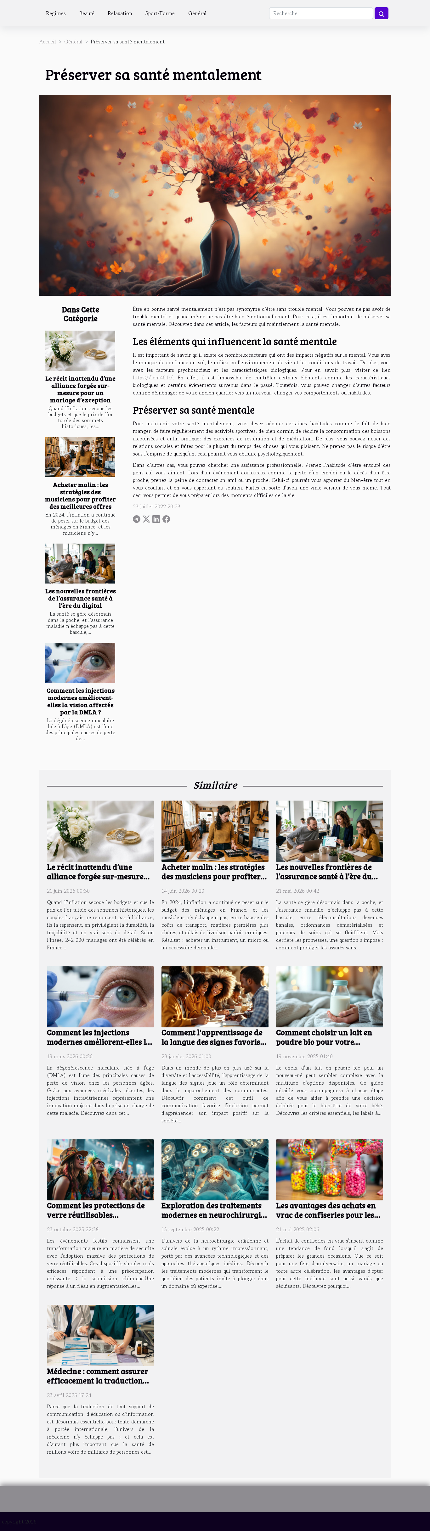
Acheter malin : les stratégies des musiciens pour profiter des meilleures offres (80, 495)
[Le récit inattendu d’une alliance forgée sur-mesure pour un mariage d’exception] (80, 351)
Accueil (47, 41)
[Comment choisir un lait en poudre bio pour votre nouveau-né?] (329, 996)
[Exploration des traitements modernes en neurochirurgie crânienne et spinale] (215, 1169)
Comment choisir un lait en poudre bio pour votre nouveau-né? (324, 1041)
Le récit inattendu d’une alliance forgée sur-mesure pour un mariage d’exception (80, 389)
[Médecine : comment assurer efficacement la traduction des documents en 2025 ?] (100, 1334)
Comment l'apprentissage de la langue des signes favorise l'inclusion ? (212, 1041)
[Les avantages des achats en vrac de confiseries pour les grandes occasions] (329, 1169)
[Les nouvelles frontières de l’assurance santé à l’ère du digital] (80, 564)
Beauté (86, 13)
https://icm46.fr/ (153, 377)
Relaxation (120, 13)
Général (197, 13)
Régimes (56, 13)
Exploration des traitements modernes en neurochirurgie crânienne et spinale (213, 1214)
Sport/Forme (160, 13)
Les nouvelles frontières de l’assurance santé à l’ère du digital (80, 598)
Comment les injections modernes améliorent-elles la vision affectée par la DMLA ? (81, 701)
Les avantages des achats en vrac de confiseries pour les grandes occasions (326, 1214)
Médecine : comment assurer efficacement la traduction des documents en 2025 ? (97, 1380)
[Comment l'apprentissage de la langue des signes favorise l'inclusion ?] (215, 996)
